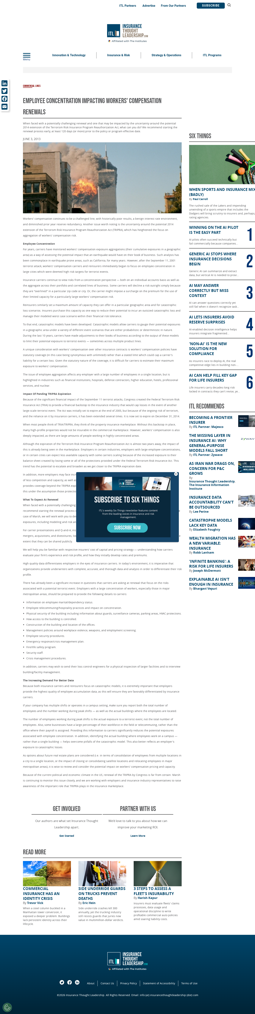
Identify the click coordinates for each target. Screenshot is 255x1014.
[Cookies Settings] (7, 1007)
